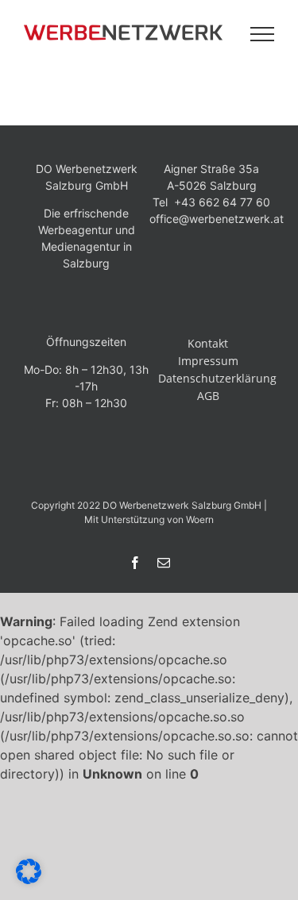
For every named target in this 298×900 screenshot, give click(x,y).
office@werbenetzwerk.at (216, 218)
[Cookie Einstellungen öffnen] (28, 879)
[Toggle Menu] (262, 34)
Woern (200, 519)
